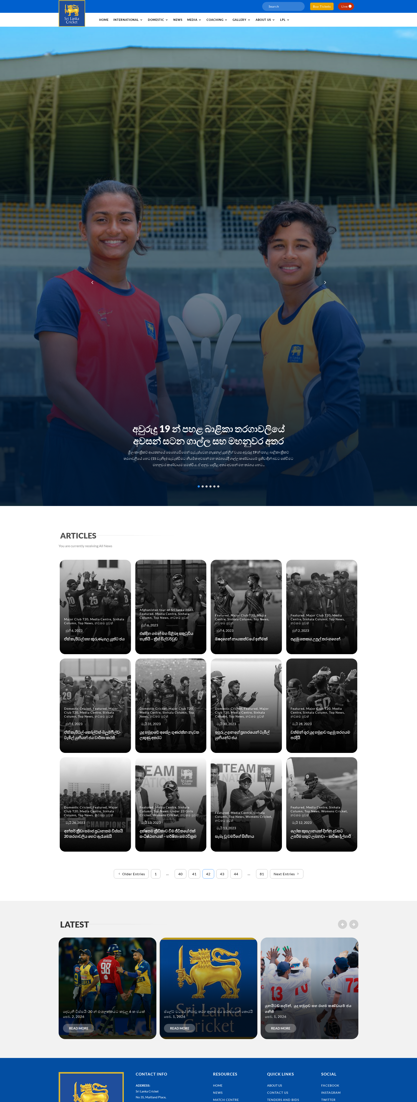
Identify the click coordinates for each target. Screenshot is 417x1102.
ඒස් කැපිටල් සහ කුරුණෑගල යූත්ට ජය (94, 638)
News (177, 19)
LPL (283, 19)
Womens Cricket (166, 815)
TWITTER (328, 1100)
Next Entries (284, 874)
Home (104, 19)
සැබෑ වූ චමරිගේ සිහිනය (234, 836)
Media (192, 19)
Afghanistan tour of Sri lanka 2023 (166, 610)
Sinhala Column (239, 619)
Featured (147, 614)
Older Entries (133, 874)
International (126, 19)
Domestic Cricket (77, 708)
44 (236, 874)
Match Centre (226, 1100)
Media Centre (100, 619)
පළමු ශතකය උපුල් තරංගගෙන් (315, 638)
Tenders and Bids (283, 1100)
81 (262, 874)
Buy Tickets (322, 6)
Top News (85, 623)
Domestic (156, 19)
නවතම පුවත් (104, 623)
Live (344, 6)
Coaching (215, 19)
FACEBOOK (330, 1085)
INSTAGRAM (331, 1092)
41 (194, 874)
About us (263, 19)
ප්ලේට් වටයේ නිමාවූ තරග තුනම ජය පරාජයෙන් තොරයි (208, 1011)
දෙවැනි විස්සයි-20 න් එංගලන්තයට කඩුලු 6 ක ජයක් (104, 1011)
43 (222, 874)
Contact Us (277, 1092)
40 (180, 874)
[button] (324, 282)
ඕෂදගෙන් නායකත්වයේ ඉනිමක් (241, 638)
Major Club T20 (76, 619)
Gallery (240, 19)
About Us (274, 1085)
